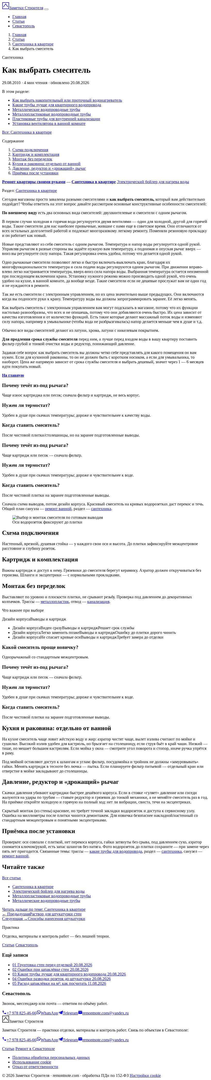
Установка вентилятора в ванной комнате (48, 123)
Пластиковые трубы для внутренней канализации (56, 119)
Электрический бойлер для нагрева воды (153, 182)
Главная (19, 16)
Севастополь (23, 26)
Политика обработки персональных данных (51, 1057)
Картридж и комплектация (35, 154)
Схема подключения (30, 150)
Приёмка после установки (35, 173)
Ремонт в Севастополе (35, 1048)
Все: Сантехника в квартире (27, 132)
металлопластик (55, 601)
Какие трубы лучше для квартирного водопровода (56, 105)
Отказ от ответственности (35, 1067)
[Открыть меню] (46, 9)
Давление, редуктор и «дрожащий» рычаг (49, 168)
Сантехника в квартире (33, 44)
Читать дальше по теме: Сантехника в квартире (43, 909)
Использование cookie (31, 1062)
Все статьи (11, 878)
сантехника (101, 508)
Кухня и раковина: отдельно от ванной (46, 164)
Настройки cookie (145, 1075)
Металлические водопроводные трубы (46, 109)
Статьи (18, 21)
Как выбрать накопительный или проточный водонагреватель (67, 100)
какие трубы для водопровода (116, 851)
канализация (98, 601)
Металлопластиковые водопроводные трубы (51, 114)
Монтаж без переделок (32, 159)
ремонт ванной (58, 508)
